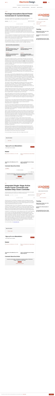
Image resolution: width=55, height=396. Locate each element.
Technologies (15, 7)
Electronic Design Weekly (26, 7)
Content (6, 11)
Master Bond (38, 22)
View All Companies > (43, 25)
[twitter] (19, 197)
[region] (19, 170)
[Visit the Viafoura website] (32, 262)
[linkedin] (18, 197)
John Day (6, 21)
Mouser (38, 195)
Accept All (51, 394)
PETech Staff (10, 231)
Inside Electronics (39, 7)
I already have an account (20, 268)
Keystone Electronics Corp (40, 21)
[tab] (7, 168)
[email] (22, 197)
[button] (5, 2)
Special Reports (33, 7)
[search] (7, 2)
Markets (19, 7)
